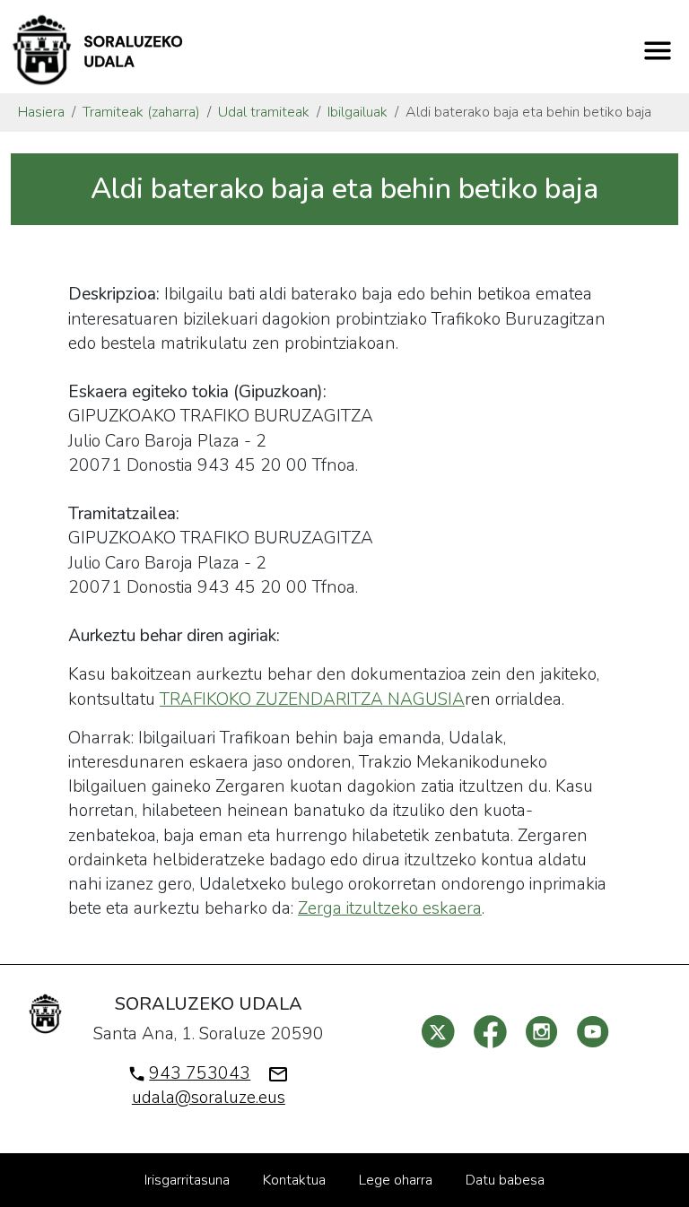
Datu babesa (505, 1180)
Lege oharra (395, 1180)
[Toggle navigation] (657, 50)
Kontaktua (294, 1180)
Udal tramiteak (264, 112)
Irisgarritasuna (187, 1180)
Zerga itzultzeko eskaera (390, 908)
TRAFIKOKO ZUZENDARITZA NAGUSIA (312, 699)
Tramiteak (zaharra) (141, 112)
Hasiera (41, 112)
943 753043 (199, 1073)
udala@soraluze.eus (208, 1097)
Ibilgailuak (357, 112)
